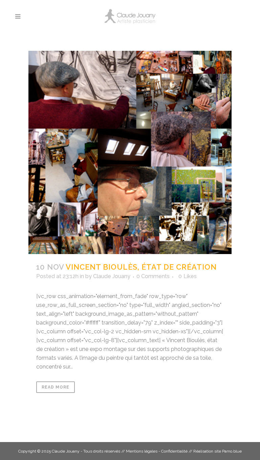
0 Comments (153, 276)
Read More (55, 387)
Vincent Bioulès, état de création (141, 267)
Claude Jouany (111, 276)
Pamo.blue (232, 451)
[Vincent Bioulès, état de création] (130, 152)
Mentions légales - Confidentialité (157, 451)
